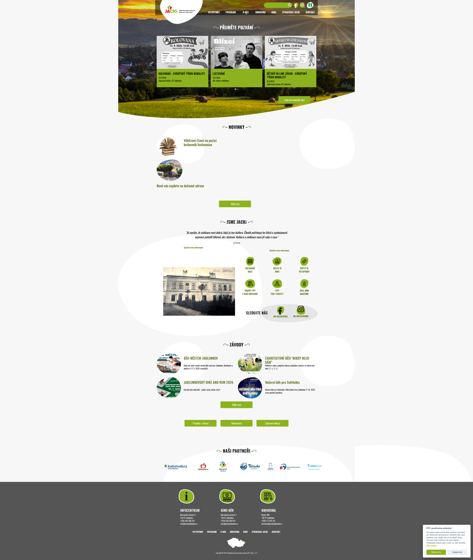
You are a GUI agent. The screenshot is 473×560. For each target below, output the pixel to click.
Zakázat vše (457, 552)
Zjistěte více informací (193, 247)
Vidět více (235, 204)
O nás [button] (246, 12)
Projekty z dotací (200, 423)
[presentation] (152, 55)
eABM (255, 553)
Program (231, 12)
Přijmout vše (436, 552)
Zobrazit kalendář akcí (294, 100)
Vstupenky (214, 12)
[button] (235, 89)
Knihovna (260, 12)
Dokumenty (236, 423)
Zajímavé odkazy (272, 423)
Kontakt (310, 12)
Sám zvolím (431, 545)
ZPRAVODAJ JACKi (291, 12)
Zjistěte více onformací (279, 250)
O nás (223, 531)
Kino (273, 12)
